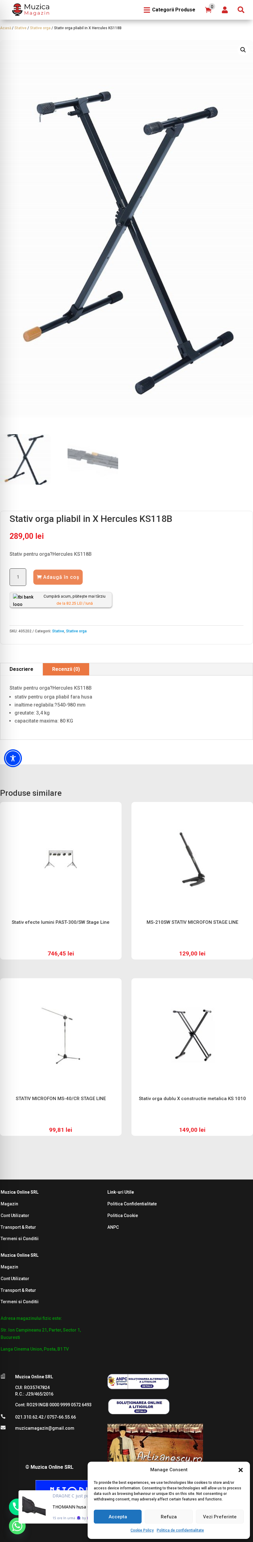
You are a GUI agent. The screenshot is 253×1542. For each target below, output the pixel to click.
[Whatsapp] (17, 1526)
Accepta (118, 1517)
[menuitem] (30, 10)
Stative (21, 28)
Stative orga (40, 28)
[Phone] (17, 1507)
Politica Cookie (122, 1215)
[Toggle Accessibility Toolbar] (13, 758)
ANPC (113, 1227)
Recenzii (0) (66, 669)
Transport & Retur (18, 1227)
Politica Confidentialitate (132, 1203)
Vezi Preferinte (220, 1517)
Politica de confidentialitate (180, 1530)
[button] (241, 1470)
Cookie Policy (142, 1530)
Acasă (5, 28)
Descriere (21, 669)
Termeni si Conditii (20, 1238)
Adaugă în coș (61, 577)
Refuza (169, 1517)
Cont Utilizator (15, 1215)
